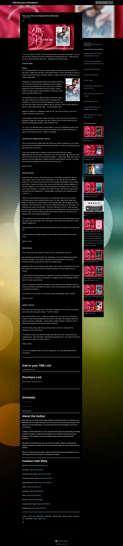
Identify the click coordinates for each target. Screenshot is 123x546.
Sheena (40, 518)
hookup (70, 516)
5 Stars (29, 516)
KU (23, 518)
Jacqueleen (76, 516)
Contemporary (39, 516)
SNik (44, 518)
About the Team (87, 43)
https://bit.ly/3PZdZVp (43, 504)
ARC (34, 516)
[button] (23, 21)
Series (35, 518)
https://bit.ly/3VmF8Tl (44, 474)
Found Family (48, 516)
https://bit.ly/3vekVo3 (36, 470)
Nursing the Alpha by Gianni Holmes (92, 69)
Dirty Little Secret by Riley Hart (91, 74)
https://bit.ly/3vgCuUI (45, 482)
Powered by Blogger (62, 541)
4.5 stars (25, 516)
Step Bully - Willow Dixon (89, 313)
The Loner (26, 54)
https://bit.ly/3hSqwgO (36, 499)
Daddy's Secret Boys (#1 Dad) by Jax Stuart (93, 296)
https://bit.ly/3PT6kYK (39, 508)
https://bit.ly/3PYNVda (34, 495)
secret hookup (29, 518)
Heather (65, 516)
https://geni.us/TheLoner (36, 381)
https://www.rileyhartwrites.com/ (38, 465)
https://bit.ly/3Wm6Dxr (36, 491)
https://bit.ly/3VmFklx (45, 478)
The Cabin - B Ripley (88, 80)
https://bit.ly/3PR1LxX (34, 487)
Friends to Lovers (57, 516)
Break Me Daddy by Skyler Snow (91, 101)
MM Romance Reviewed (25, 2)
